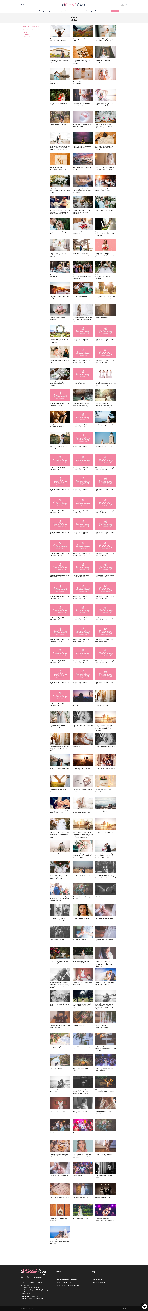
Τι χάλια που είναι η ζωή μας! (81, 918)
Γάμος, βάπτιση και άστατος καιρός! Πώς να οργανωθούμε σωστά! (81, 255)
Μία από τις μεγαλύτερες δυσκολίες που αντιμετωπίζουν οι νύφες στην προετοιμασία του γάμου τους (104, 963)
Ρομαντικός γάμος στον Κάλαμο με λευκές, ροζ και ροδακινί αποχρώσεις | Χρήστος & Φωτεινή (82, 405)
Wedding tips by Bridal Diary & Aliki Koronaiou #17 (104, 576)
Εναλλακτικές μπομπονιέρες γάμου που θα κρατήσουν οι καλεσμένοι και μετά (83, 61)
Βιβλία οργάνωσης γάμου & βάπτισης (50, 11)
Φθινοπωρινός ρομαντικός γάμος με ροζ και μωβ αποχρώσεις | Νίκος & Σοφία (105, 877)
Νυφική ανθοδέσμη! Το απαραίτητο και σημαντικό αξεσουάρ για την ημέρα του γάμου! (83, 855)
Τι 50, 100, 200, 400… (79, 746)
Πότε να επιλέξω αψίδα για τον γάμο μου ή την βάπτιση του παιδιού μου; (59, 340)
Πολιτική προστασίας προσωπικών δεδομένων (67, 1286)
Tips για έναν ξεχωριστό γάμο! (81, 875)
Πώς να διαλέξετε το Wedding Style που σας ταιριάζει (104, 104)
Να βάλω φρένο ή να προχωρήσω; (105, 425)
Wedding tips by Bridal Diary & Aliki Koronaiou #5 (104, 661)
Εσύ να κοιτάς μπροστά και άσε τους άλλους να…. (81, 704)
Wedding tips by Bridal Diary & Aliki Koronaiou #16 (59, 597)
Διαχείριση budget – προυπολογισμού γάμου (102, 1026)
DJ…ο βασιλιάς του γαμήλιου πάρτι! (60, 1133)
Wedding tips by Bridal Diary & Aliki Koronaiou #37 (59, 404)
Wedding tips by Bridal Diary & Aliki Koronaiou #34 (59, 468)
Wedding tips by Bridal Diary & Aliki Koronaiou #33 (82, 468)
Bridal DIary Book (81, 11)
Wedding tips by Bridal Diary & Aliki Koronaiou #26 (104, 511)
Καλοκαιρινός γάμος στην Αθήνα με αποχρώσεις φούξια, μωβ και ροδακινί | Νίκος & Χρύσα (104, 855)
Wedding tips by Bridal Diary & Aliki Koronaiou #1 (59, 704)
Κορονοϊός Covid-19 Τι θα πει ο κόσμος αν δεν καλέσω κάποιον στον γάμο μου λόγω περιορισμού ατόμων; (59, 985)
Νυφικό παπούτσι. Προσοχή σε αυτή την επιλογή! (104, 1155)
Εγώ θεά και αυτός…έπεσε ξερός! (104, 832)
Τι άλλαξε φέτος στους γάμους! (104, 210)
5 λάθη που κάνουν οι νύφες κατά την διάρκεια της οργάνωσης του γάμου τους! (82, 319)
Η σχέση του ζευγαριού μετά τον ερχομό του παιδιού (82, 125)
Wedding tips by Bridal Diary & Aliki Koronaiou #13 (59, 618)
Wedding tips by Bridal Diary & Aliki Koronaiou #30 (82, 490)
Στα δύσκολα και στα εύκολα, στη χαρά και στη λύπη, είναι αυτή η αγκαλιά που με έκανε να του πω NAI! (59, 835)
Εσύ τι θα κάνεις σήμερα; (57, 940)
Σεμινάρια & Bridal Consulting (67, 1280)
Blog (90, 11)
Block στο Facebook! (56, 854)
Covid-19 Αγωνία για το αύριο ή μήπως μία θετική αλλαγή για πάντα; (82, 1005)
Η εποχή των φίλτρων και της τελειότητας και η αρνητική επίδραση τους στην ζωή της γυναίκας (103, 727)
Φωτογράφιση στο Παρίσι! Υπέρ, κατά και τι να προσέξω (82, 147)
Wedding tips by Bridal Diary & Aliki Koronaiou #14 (104, 597)
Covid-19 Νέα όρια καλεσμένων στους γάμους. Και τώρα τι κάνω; (59, 962)
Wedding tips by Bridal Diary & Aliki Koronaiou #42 (104, 340)
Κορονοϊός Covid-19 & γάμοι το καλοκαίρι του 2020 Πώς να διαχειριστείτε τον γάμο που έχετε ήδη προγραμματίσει (105, 1006)
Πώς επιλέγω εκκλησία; (56, 1068)
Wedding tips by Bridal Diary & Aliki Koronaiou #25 (59, 533)
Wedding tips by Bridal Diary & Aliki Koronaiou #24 (82, 533)
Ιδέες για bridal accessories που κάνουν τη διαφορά (82, 104)
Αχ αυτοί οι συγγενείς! (101, 317)
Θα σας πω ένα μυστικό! (79, 940)
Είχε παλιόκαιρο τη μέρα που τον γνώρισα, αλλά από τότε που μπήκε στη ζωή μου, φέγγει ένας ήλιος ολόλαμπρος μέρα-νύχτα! (83, 835)
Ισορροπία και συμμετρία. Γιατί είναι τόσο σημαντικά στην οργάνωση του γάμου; (58, 877)
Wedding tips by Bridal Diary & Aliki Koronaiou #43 (82, 340)
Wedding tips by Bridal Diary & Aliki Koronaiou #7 (59, 661)
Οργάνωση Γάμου (98, 1280)
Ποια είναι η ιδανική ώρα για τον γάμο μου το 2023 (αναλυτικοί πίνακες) (104, 169)
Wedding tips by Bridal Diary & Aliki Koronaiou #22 (59, 554)
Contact (107, 11)
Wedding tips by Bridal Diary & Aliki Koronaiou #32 (104, 468)
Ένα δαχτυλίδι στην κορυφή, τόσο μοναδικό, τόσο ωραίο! (59, 811)
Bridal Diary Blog (28, 29)
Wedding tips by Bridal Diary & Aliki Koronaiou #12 (82, 618)
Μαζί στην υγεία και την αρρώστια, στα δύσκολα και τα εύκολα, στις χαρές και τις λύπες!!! (60, 748)
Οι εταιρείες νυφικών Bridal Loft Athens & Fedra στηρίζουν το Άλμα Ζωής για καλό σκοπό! (105, 383)
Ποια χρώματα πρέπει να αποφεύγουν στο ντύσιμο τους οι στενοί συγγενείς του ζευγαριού (104, 405)
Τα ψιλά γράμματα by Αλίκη (31, 26)
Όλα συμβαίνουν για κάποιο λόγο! (105, 746)
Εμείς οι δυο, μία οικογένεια (58, 124)
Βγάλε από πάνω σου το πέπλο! (104, 940)
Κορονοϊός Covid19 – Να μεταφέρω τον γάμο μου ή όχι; (83, 983)
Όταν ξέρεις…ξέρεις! (101, 811)
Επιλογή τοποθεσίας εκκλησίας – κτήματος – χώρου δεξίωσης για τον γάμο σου (105, 1048)
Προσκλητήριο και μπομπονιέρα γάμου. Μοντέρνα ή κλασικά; (59, 1155)
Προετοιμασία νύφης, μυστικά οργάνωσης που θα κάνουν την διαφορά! (58, 255)
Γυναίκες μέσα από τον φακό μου (104, 82)
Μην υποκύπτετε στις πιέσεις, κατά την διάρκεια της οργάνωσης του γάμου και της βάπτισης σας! (60, 212)
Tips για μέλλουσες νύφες (80, 1197)
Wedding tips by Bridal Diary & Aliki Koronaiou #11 (104, 618)
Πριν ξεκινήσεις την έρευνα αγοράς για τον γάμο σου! (60, 1026)
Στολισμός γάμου (100, 1133)
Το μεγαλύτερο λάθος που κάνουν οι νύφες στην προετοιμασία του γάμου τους (105, 233)
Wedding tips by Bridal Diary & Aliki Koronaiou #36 (82, 425)
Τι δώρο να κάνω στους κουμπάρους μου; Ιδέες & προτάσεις (102, 276)
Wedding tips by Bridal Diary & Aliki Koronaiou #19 (59, 576)
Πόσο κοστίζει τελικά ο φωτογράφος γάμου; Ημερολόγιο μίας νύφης (59, 1241)
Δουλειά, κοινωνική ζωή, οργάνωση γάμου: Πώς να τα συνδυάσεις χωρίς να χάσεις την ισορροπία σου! (60, 148)
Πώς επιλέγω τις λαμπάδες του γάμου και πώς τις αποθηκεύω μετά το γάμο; (60, 190)
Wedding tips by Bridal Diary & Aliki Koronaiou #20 (104, 554)
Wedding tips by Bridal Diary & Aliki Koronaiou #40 (82, 361)
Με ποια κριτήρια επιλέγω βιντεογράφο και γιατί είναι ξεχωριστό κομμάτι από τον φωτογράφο (80, 1092)
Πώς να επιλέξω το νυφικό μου (59, 1111)
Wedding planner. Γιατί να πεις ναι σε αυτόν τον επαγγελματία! (104, 1090)
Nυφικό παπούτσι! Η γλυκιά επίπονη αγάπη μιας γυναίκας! (81, 811)
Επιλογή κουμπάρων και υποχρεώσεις (79, 232)
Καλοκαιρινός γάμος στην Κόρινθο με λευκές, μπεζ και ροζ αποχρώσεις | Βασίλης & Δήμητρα (60, 898)
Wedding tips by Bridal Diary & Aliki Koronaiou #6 (82, 661)
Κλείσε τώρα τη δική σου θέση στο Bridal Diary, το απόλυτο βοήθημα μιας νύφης (82, 1155)
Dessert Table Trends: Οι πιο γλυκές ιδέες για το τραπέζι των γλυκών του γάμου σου (104, 126)
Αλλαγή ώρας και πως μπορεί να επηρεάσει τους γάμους (104, 704)
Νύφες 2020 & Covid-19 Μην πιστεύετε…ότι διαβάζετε (81, 962)
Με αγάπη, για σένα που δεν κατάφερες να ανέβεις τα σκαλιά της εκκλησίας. (82, 190)
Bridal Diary (32, 11)
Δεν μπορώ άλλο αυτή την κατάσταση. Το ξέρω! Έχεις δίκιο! (59, 919)
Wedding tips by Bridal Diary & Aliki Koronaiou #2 (104, 683)
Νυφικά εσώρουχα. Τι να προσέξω (59, 1175)
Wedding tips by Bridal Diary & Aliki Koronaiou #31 (59, 490)
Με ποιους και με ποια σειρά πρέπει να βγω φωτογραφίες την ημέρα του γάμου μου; (83, 276)
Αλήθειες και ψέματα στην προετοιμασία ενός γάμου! (102, 1198)
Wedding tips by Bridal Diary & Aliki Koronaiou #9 (82, 640)
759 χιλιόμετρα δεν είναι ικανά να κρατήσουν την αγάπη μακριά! (105, 297)
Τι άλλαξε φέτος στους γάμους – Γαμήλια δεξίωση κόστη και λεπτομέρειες (82, 212)
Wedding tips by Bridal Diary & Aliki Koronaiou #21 (82, 554)
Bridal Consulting (69, 11)
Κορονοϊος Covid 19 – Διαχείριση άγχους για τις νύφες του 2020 (104, 983)
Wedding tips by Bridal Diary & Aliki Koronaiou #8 (104, 640)
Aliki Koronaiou (98, 11)
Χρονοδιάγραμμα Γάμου (79, 1025)
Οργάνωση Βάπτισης (99, 1282)
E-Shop (115, 11)
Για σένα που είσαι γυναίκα (80, 1218)
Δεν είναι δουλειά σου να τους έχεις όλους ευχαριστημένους (58, 39)
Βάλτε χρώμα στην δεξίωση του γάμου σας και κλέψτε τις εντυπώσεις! (59, 383)
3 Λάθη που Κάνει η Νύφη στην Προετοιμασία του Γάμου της (104, 39)
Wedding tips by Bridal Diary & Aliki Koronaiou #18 (82, 576)
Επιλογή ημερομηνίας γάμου (58, 1047)
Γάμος (26, 32)
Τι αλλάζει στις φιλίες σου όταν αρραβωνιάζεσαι (59, 61)
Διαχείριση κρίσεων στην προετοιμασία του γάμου (57, 425)
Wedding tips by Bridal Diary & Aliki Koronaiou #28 (59, 511)
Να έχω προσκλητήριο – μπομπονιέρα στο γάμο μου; (58, 168)
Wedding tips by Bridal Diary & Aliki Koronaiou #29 (104, 490)
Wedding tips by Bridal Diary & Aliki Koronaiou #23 (104, 533)
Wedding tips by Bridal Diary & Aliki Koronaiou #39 (104, 361)
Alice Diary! (99, 897)
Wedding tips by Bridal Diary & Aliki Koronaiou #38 (82, 382)
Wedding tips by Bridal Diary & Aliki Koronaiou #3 (82, 683)
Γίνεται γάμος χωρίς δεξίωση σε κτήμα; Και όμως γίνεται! (104, 189)
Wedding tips (28, 36)
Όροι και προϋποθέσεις (64, 1282)
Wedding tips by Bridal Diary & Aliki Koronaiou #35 (82, 447)
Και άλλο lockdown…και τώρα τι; (104, 918)
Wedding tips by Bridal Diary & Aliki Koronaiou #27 (82, 511)
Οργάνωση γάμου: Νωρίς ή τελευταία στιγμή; (57, 726)
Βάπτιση (26, 34)
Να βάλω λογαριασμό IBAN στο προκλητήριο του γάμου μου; (59, 447)
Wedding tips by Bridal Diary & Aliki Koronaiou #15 (82, 597)
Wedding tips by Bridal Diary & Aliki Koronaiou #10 (59, 640)
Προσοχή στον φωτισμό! (80, 1133)
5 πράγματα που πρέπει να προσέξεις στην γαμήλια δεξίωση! (104, 1219)
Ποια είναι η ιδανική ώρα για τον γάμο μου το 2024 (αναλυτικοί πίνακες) (104, 147)
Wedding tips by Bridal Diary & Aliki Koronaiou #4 (59, 683)
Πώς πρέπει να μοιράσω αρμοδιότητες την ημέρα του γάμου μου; (105, 255)
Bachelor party (77, 1175)
